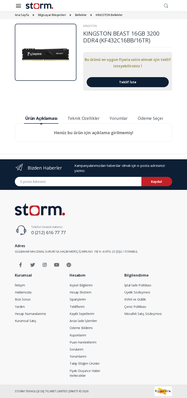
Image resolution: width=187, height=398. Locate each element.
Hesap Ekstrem (80, 292)
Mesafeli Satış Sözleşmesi (142, 314)
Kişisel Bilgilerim (81, 285)
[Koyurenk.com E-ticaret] (163, 391)
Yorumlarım (78, 356)
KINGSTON (90, 26)
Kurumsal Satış (25, 321)
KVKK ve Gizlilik (135, 299)
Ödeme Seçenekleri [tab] (156, 118)
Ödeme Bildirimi (81, 328)
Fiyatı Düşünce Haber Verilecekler (85, 373)
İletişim (20, 285)
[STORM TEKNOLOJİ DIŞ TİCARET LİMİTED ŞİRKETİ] (40, 210)
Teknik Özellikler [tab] (84, 118)
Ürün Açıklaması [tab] (41, 118)
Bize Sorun (23, 299)
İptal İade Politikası (137, 285)
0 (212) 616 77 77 (48, 232)
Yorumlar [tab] (119, 118)
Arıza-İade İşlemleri (83, 321)
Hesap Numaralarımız (30, 314)
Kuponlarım (78, 335)
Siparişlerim (78, 299)
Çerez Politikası (135, 306)
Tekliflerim (77, 306)
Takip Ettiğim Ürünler (85, 363)
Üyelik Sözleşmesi (137, 292)
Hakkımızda (23, 292)
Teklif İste (127, 82)
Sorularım (76, 349)
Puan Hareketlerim (83, 342)
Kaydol (156, 181)
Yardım (20, 306)
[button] (166, 5)
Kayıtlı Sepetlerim (82, 314)
